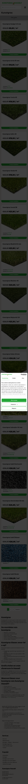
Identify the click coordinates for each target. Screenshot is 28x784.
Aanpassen (13, 404)
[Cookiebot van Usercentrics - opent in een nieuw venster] (21, 374)
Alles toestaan (14, 400)
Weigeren (14, 408)
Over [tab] (23, 378)
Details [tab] (14, 378)
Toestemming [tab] (5, 378)
